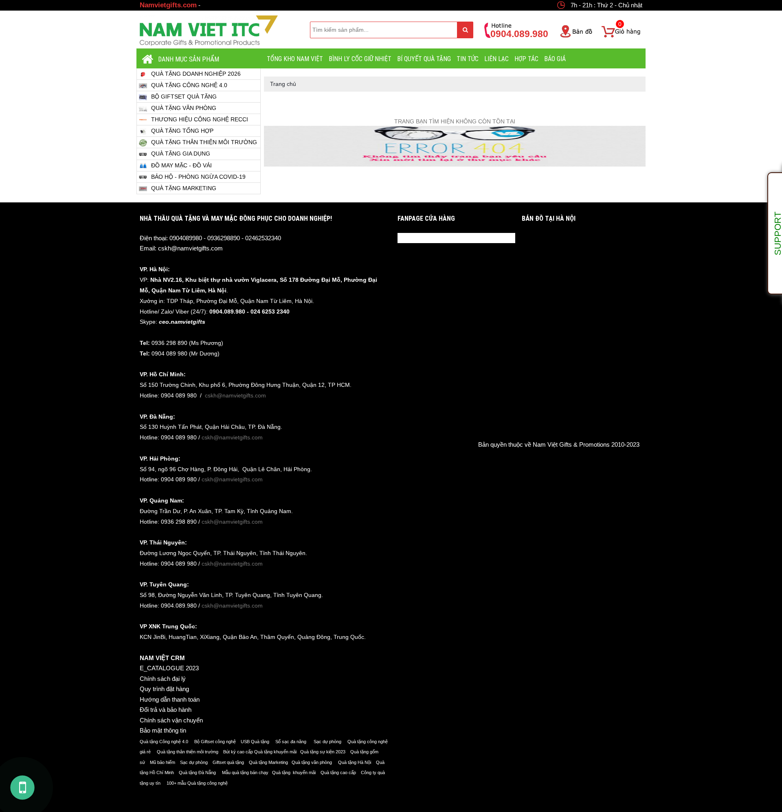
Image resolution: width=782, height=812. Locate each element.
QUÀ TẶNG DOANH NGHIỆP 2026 (196, 73)
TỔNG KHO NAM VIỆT (295, 59)
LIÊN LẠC (496, 59)
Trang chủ (283, 84)
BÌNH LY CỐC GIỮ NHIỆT (360, 59)
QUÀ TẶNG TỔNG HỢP (182, 130)
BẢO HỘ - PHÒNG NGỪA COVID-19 (198, 176)
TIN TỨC (468, 59)
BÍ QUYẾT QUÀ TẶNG (424, 59)
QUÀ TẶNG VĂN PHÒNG (183, 108)
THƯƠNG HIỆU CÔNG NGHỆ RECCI (199, 119)
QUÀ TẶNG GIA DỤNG (180, 153)
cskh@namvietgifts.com (190, 248)
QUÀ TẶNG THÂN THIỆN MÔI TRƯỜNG (204, 142)
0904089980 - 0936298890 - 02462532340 (225, 238)
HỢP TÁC (526, 59)
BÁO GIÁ (555, 59)
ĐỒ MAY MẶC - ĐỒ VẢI (181, 165)
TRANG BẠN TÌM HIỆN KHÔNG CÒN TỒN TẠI (454, 121)
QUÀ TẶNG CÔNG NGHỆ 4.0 (189, 85)
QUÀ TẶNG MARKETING (183, 188)
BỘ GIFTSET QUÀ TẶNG (184, 96)
